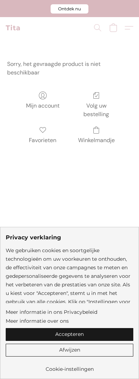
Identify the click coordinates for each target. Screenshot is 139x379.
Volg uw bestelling (96, 110)
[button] (69, 9)
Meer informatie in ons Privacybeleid (51, 312)
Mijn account (43, 105)
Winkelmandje (96, 140)
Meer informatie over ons (37, 321)
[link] (69, 366)
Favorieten (42, 140)
